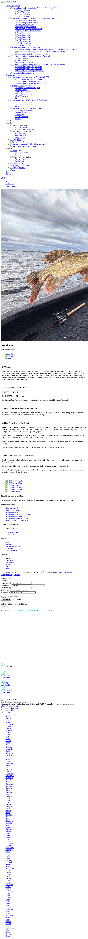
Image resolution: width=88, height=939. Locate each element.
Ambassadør (10, 184)
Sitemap (17, 575)
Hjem (8, 182)
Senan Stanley (11, 186)
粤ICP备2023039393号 (64, 572)
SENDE (4, 606)
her (52, 610)
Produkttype (5, 592)
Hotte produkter (6, 575)
